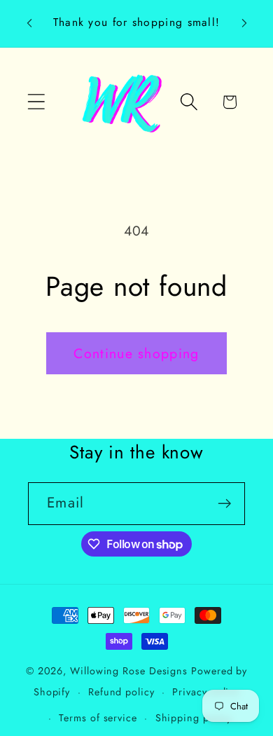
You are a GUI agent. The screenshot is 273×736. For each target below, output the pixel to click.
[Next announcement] (244, 23)
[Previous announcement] (29, 23)
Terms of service (98, 718)
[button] (36, 102)
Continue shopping (136, 353)
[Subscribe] (224, 503)
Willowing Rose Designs (129, 671)
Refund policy (121, 692)
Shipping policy (193, 718)
